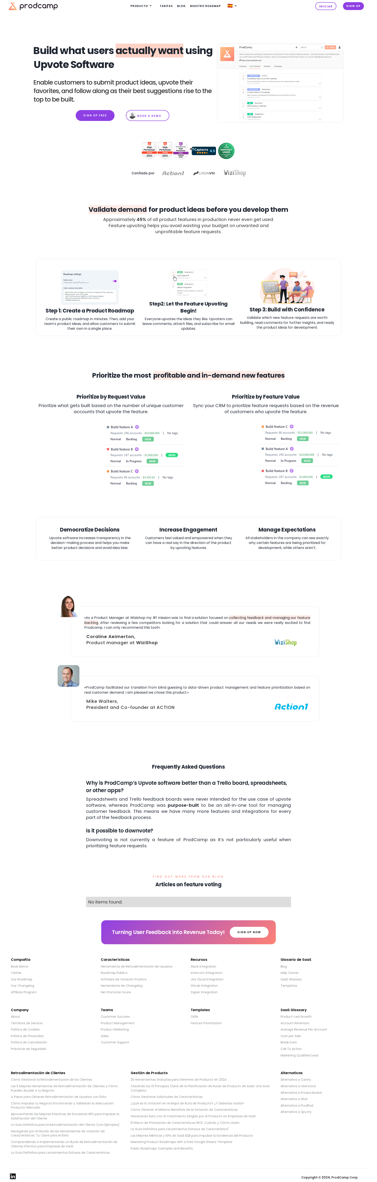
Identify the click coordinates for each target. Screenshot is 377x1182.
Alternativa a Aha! (294, 1099)
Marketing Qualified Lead (299, 1055)
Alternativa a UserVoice (298, 1086)
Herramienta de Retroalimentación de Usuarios (136, 967)
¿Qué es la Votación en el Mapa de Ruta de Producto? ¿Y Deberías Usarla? (187, 1103)
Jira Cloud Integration (207, 979)
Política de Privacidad (27, 1036)
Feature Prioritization (206, 1023)
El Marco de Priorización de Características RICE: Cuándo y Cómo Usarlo (185, 1123)
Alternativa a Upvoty (296, 1112)
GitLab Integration (204, 986)
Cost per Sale (291, 1036)
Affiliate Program (24, 992)
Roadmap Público (114, 973)
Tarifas (166, 6)
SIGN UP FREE (95, 115)
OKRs (194, 1017)
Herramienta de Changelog (121, 986)
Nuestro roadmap (205, 6)
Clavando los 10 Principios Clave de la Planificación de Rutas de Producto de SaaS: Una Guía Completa (200, 1088)
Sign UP (353, 6)
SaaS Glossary (291, 979)
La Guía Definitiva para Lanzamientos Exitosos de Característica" (180, 1129)
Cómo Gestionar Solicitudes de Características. (167, 1097)
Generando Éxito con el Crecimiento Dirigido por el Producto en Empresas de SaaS (193, 1116)
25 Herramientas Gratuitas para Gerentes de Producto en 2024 (179, 1080)
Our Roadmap (21, 979)
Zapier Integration (204, 992)
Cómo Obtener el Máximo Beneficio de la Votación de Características (184, 1110)
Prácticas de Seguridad (28, 1049)
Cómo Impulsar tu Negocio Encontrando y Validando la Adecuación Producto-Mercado (62, 1105)
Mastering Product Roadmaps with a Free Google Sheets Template (181, 1142)
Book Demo (19, 967)
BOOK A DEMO (149, 116)
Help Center (290, 973)
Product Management (118, 1023)
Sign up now (249, 932)
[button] (141, 6)
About (15, 1017)
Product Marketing (115, 1029)
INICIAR (326, 6)
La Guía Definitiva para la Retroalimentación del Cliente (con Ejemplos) (65, 1125)
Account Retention (295, 1023)
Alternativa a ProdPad (297, 1106)
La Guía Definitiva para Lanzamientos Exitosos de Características (60, 1153)
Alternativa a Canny (296, 1080)
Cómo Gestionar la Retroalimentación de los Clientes (51, 1080)
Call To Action (291, 1049)
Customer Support (115, 1042)
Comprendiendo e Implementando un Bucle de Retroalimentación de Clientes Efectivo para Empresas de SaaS (64, 1144)
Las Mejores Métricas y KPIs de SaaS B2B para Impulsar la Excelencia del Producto (192, 1136)
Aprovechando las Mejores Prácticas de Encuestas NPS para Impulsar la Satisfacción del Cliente (65, 1116)
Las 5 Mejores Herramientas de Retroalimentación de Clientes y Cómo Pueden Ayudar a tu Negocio (64, 1088)
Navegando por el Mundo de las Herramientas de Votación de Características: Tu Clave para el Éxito (58, 1133)
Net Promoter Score (116, 992)
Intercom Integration (207, 973)
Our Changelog (22, 986)
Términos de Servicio (27, 1023)
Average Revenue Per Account (304, 1029)
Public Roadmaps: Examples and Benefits (162, 1148)
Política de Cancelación (29, 1042)
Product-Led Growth (296, 1017)
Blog (181, 6)
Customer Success (115, 1017)
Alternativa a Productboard (301, 1093)
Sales (105, 1036)
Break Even (289, 1042)
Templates (289, 986)
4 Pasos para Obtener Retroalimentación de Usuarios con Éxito (58, 1097)
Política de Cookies (25, 1029)
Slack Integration (203, 967)
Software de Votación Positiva (123, 979)
